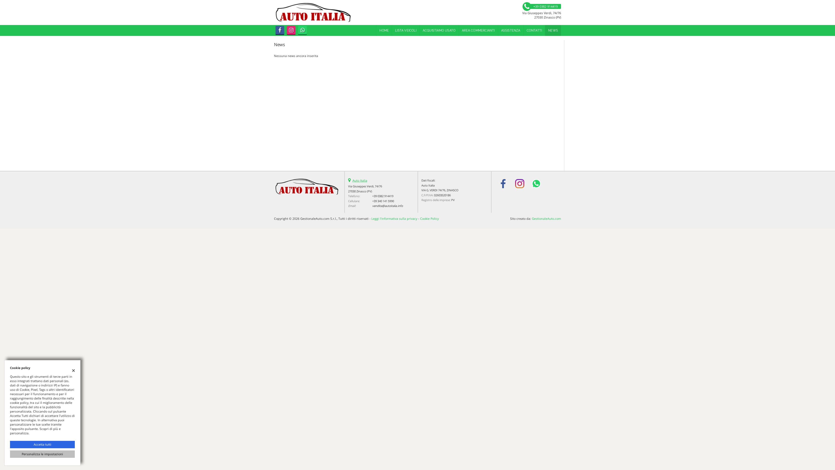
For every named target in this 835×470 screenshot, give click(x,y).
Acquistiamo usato (439, 30)
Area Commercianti (478, 30)
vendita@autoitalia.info (387, 206)
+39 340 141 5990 (383, 201)
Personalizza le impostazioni (42, 454)
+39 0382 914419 (382, 196)
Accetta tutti (42, 444)
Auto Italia (359, 180)
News (553, 30)
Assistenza (510, 30)
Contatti (534, 30)
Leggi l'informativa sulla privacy (394, 219)
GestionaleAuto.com (546, 219)
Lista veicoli (405, 30)
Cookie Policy (429, 219)
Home (384, 30)
